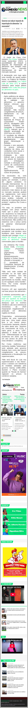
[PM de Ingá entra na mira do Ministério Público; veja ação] (4, 672)
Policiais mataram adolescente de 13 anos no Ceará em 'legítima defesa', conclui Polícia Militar (16, 622)
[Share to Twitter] (9, 411)
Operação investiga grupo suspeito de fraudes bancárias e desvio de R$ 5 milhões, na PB (15, 679)
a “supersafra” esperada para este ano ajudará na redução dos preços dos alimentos (14, 298)
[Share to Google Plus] (11, 411)
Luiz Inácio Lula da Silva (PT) (14, 82)
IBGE (7, 129)
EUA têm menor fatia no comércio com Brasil (7, 419)
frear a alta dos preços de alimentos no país (14, 88)
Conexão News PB (5, 700)
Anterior (25, 410)
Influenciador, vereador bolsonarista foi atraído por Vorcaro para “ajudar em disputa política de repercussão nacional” (16, 666)
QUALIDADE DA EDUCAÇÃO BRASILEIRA (16, 614)
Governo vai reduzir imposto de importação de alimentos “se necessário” (12, 23)
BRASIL (5, 18)
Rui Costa (13, 59)
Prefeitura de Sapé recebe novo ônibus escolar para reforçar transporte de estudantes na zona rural (15, 686)
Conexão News (7, 28)
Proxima (2, 410)
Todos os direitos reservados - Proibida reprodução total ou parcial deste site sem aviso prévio (13, 705)
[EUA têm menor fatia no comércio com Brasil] (7, 410)
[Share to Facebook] (7, 411)
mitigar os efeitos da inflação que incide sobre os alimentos (14, 237)
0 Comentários (8, 435)
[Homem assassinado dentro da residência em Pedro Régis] (4, 692)
